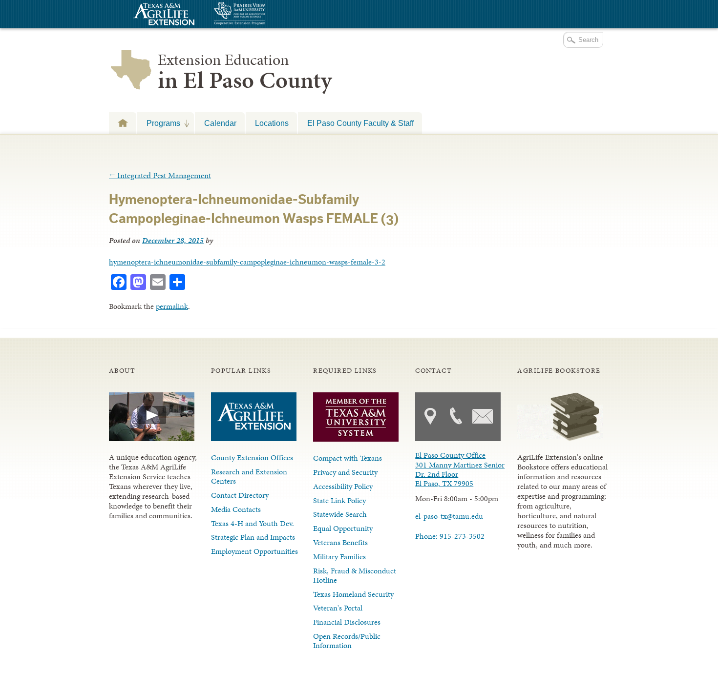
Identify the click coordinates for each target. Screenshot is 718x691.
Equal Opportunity (343, 528)
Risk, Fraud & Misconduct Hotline (354, 575)
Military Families (339, 556)
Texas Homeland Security (353, 594)
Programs (158, 123)
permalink (172, 306)
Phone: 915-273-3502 (450, 536)
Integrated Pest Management (160, 175)
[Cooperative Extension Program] (266, 14)
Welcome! (122, 122)
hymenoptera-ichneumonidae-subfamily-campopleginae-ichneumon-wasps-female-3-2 (247, 261)
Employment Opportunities (254, 551)
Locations (272, 123)
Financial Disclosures (346, 622)
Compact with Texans (347, 458)
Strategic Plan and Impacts (253, 537)
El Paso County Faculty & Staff (360, 123)
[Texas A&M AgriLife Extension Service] (162, 15)
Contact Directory (240, 495)
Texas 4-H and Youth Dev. (252, 523)
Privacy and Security (345, 472)
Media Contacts (236, 509)
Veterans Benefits (340, 542)
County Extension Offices (252, 457)
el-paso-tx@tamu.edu (449, 516)
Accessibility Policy (343, 486)
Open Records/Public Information (346, 640)
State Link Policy (339, 500)
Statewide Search (340, 514)
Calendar (220, 123)
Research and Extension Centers (249, 476)
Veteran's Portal (337, 607)
